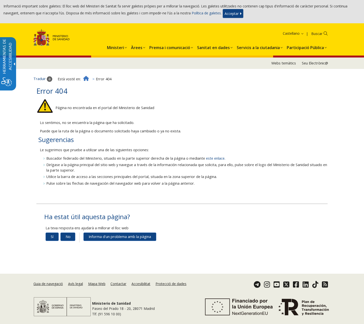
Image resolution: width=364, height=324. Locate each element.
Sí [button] (52, 236)
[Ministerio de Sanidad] (51, 38)
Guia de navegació (48, 283)
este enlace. (215, 158)
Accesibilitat (140, 283)
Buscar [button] (316, 33)
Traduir (40, 78)
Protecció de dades (171, 283)
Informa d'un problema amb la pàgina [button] (120, 236)
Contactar (118, 283)
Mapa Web (96, 283)
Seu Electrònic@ (315, 63)
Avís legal (75, 283)
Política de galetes (206, 13)
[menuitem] (116, 46)
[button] (287, 33)
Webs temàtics (283, 63)
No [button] (68, 236)
